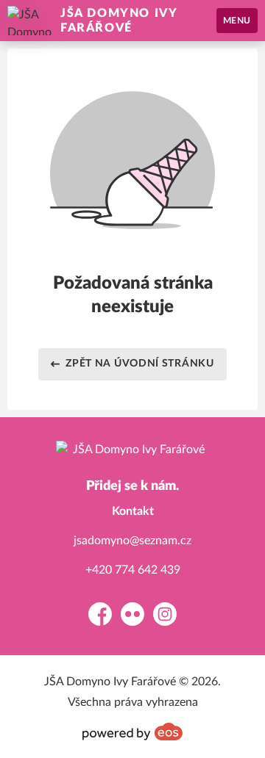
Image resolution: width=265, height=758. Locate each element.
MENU (237, 20)
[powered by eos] (132, 731)
